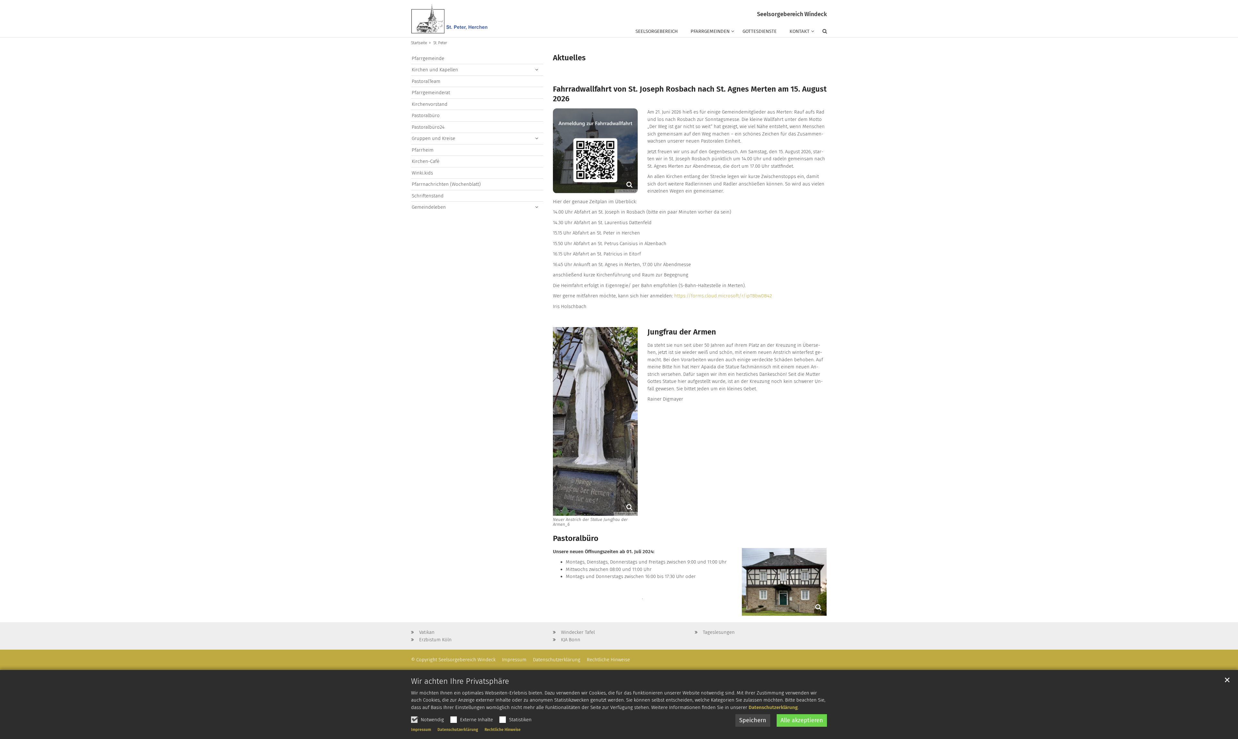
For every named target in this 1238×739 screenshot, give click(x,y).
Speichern (752, 720)
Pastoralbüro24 (428, 127)
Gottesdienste (759, 31)
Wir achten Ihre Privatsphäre (460, 681)
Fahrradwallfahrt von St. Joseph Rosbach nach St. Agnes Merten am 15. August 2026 (690, 94)
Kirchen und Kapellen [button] (435, 70)
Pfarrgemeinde (428, 58)
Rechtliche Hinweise (503, 729)
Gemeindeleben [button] (429, 207)
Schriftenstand (428, 196)
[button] (821, 32)
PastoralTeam (426, 81)
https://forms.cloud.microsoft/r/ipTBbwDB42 (723, 296)
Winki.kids (422, 173)
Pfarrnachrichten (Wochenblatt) (446, 184)
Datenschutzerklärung (773, 707)
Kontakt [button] (800, 31)
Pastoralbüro (575, 538)
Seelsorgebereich (656, 31)
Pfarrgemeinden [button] (710, 31)
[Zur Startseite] (449, 18)
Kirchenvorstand (429, 104)
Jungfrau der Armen (681, 331)
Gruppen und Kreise (433, 138)
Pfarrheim (423, 150)
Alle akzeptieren (802, 720)
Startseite (419, 43)
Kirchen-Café (425, 161)
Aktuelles (569, 57)
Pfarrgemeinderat (431, 92)
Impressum (421, 729)
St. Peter (440, 43)
